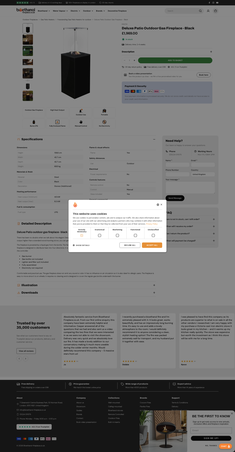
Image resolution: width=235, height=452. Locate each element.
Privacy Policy (152, 224)
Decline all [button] (129, 245)
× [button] (161, 204)
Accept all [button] (152, 245)
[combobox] (158, 205)
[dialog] (117, 226)
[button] (81, 245)
